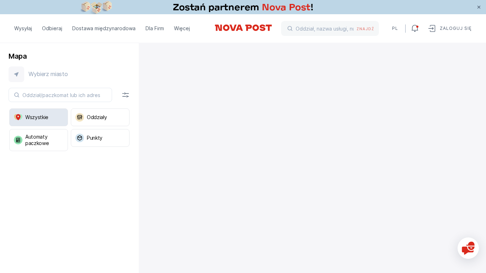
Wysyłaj (23, 28)
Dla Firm (155, 28)
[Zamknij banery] (479, 7)
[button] (69, 74)
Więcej (182, 28)
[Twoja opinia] (468, 248)
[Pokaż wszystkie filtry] (125, 95)
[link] (243, 7)
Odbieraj (52, 28)
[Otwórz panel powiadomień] (414, 28)
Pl (395, 28)
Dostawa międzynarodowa (104, 28)
